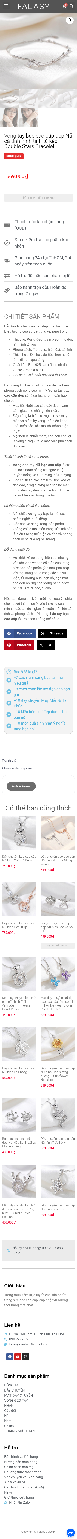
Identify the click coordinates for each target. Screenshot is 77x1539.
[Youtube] (17, 1356)
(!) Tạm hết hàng (39, 198)
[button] (6, 5)
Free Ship (13, 156)
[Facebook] (9, 1356)
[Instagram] (25, 1356)
